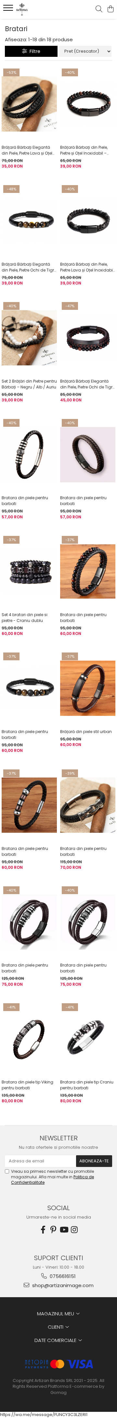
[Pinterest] (53, 1229)
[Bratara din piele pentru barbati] (29, 454)
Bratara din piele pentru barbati (25, 500)
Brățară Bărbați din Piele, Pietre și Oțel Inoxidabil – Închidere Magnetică (84, 150)
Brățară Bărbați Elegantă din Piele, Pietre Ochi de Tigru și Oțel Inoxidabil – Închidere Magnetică (29, 267)
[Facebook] (43, 1229)
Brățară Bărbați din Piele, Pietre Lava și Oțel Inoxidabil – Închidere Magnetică (87, 267)
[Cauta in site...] (99, 9)
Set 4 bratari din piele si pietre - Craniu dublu (24, 617)
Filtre (33, 51)
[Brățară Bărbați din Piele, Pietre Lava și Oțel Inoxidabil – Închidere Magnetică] (87, 221)
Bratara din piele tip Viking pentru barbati (27, 1085)
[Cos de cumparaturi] (110, 9)
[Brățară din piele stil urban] (87, 688)
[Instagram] (74, 1229)
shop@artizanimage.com (62, 1285)
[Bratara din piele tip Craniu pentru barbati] (87, 1039)
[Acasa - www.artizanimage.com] (40, 9)
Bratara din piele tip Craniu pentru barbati (86, 1085)
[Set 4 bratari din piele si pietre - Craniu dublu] (29, 571)
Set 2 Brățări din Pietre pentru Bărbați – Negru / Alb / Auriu (29, 384)
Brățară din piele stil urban (86, 731)
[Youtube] (64, 1229)
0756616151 (62, 1276)
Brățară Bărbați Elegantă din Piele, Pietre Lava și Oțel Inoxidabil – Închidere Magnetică (27, 150)
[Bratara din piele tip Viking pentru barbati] (29, 1039)
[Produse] (9, 10)
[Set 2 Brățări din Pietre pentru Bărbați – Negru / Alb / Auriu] (29, 337)
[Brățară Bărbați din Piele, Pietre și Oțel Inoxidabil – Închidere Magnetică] (87, 104)
